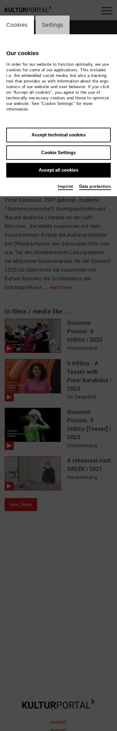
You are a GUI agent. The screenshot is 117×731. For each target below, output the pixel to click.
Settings (52, 25)
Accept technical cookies (59, 134)
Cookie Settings (58, 152)
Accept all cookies (58, 170)
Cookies (17, 25)
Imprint (65, 186)
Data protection (95, 186)
